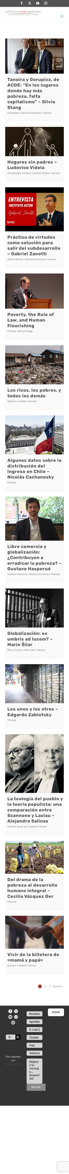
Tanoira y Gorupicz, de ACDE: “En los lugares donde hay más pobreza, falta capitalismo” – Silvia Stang (33, 93)
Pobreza (47, 112)
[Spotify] (13, 1023)
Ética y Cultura (15, 650)
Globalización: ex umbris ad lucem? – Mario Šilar (30, 639)
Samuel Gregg (24, 331)
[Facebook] (10, 1011)
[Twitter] (16, 1011)
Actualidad (13, 112)
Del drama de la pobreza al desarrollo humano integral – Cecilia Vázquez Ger (32, 888)
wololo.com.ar (13, 1064)
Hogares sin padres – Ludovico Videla (32, 164)
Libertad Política (41, 173)
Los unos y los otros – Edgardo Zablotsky (32, 711)
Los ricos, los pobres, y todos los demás (34, 392)
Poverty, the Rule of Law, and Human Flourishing (30, 320)
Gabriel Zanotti (15, 259)
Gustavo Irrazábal (16, 401)
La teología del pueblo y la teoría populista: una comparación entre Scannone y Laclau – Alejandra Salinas (35, 810)
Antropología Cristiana (19, 173)
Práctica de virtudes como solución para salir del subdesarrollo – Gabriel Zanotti (33, 245)
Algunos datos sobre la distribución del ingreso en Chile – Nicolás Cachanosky (34, 469)
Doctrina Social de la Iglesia (22, 826)
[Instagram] (16, 1017)
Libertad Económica (30, 112)
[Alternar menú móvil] (62, 16)
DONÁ (56, 1012)
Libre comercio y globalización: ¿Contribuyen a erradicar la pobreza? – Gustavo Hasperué (34, 557)
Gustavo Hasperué (17, 574)
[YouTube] (10, 1017)
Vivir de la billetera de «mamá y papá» (33, 957)
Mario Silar (29, 650)
